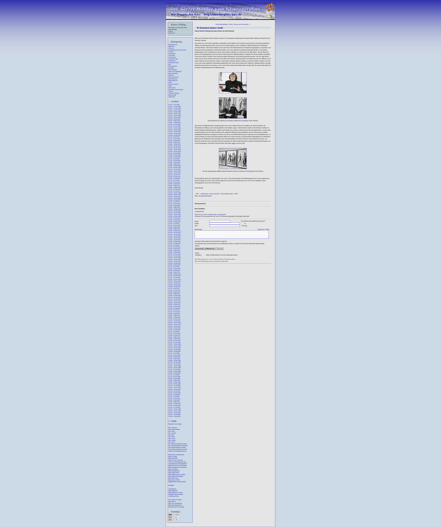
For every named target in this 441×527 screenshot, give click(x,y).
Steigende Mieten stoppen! (175, 494)
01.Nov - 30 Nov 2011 (174, 302)
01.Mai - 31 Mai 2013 (174, 270)
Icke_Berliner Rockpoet (175, 499)
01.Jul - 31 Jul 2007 (173, 396)
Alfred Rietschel (172, 44)
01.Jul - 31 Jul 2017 (173, 180)
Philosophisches (173, 80)
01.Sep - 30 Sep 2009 (174, 349)
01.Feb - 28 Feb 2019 (174, 146)
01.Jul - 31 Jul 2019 (173, 137)
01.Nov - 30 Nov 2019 (174, 129)
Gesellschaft (171, 57)
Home (231, 24)
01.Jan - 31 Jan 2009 (174, 364)
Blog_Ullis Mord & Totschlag (176, 507)
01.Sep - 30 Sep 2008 (174, 371)
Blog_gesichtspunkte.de (175, 505)
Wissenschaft (172, 95)
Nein (245, 226)
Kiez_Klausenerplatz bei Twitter (177, 447)
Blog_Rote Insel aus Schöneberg (177, 465)
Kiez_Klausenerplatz (174, 429)
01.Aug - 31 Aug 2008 (174, 373)
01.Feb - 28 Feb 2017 (174, 189)
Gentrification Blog (173, 496)
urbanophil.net (172, 489)
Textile (267, 229)
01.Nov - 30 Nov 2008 (174, 367)
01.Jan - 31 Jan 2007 (174, 407)
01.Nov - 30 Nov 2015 (174, 216)
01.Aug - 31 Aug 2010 (174, 329)
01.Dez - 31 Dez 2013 (174, 257)
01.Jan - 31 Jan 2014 (174, 256)
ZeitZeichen (171, 97)
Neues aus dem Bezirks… (242, 24)
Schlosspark (171, 87)
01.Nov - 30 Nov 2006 (174, 411)
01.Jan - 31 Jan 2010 (174, 342)
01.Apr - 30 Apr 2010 (174, 337)
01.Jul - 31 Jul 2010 (173, 331)
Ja (245, 223)
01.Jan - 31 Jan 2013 (174, 277)
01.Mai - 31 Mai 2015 (174, 227)
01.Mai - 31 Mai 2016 (174, 205)
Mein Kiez (171, 75)
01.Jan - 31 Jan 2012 (174, 299)
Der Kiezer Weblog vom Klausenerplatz (215, 9)
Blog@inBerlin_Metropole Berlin (177, 481)
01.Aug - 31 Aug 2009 (174, 351)
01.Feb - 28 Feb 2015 (174, 232)
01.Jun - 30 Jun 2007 (174, 398)
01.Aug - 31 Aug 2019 (174, 135)
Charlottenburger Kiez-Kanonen (177, 50)
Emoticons (261, 229)
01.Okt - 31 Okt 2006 (174, 412)
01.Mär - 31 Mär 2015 (174, 230)
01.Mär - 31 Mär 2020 (174, 122)
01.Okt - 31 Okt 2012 (174, 283)
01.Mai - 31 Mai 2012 (174, 292)
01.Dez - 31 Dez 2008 (174, 366)
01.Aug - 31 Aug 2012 (174, 286)
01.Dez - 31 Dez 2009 (174, 344)
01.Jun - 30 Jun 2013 (174, 268)
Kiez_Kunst (171, 442)
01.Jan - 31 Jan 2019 (174, 148)
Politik (170, 82)
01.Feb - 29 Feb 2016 (174, 211)
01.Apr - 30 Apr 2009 (174, 358)
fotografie (209, 196)
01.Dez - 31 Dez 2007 (174, 387)
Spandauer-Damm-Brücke (175, 89)
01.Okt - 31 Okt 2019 (174, 131)
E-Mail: (197, 223)
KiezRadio (171, 68)
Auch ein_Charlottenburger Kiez (177, 462)
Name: (197, 221)
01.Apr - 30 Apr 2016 (174, 207)
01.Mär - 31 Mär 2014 (174, 252)
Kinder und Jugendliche (174, 71)
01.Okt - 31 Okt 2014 (174, 239)
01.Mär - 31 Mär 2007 (174, 403)
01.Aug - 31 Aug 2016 (174, 200)
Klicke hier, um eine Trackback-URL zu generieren (210, 214)
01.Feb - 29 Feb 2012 (174, 297)
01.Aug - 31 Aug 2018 (174, 156)
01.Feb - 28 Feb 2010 (174, 340)
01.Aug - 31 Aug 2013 (174, 265)
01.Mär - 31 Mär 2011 (174, 317)
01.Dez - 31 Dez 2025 (174, 106)
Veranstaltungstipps (222, 24)
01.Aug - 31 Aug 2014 (174, 243)
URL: (196, 226)
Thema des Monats (173, 93)
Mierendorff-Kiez (173, 458)
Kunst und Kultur (173, 73)
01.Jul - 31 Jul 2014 (173, 245)
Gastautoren (171, 53)
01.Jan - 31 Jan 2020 (174, 126)
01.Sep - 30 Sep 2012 (174, 284)
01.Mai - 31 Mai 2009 (174, 356)
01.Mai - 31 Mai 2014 (174, 248)
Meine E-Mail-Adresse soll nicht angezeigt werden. (222, 255)
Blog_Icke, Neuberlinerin (175, 503)
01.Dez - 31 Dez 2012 (174, 279)
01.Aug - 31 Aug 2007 (174, 394)
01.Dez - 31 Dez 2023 (174, 108)
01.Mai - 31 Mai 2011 (174, 313)
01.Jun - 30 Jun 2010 (174, 333)
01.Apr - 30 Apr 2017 (174, 185)
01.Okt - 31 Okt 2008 (174, 369)
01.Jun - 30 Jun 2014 (174, 247)
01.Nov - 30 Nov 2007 (174, 389)
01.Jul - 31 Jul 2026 (173, 104)
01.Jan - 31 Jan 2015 (174, 234)
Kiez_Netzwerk (172, 427)
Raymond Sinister (173, 84)
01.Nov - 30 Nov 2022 (174, 111)
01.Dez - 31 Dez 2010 (174, 322)
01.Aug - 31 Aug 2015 (174, 221)
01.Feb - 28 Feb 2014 (174, 254)
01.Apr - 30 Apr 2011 (174, 315)
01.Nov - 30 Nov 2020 (174, 117)
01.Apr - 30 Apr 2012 (174, 293)
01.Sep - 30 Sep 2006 (174, 414)
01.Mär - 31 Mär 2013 (174, 274)
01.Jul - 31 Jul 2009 (173, 353)
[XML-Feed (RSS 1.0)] (173, 517)
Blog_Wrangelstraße (174, 471)
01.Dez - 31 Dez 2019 (174, 128)
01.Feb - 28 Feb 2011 (174, 319)
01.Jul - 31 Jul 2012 (173, 288)
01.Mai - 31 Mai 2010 (174, 335)
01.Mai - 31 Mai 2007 (174, 400)
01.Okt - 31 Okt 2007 (174, 391)
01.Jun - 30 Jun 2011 (174, 311)
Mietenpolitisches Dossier (175, 492)
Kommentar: (198, 229)
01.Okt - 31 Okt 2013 (174, 261)
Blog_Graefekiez (173, 469)
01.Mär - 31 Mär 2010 (174, 338)
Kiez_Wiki (171, 435)
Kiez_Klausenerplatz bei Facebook (178, 445)
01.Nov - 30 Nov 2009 (174, 346)
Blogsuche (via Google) (175, 424)
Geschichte (171, 55)
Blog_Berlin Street (173, 478)
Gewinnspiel (171, 60)
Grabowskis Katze (173, 62)
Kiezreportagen (172, 69)
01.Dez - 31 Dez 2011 (174, 301)
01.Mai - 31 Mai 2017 (174, 183)
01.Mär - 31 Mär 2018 (174, 165)
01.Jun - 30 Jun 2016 (174, 203)
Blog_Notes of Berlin (174, 480)
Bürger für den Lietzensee (175, 460)
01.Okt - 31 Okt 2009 (174, 347)
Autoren (170, 31)
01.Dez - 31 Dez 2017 (174, 171)
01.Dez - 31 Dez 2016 (174, 193)
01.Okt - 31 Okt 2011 (174, 304)
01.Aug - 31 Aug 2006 (174, 416)
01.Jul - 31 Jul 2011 (173, 310)
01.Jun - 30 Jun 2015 (174, 225)
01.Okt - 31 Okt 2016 (174, 196)
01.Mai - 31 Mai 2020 (174, 119)
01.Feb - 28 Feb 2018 (174, 167)
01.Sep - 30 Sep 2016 (174, 198)
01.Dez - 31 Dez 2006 (174, 409)
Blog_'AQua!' (172, 501)
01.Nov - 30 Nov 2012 (174, 281)
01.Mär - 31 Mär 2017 (174, 187)
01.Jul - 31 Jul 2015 (173, 223)
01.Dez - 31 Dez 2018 (174, 149)
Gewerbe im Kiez (173, 59)
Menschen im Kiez (173, 77)
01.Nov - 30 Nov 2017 (174, 173)
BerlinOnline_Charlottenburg (176, 454)
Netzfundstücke (172, 78)
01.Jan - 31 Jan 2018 (174, 169)
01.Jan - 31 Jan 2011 (174, 321)
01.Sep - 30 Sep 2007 (174, 393)
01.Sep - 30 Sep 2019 (174, 133)
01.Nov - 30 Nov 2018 (174, 151)
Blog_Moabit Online (173, 472)
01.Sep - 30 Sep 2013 (174, 263)
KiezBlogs (171, 485)
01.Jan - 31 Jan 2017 (174, 191)
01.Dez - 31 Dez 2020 (174, 115)
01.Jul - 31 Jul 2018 (173, 158)
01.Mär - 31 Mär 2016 (174, 209)
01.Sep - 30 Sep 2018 (174, 155)
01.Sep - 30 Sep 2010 (174, 328)
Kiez (169, 64)
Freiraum (171, 51)
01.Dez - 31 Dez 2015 (174, 214)
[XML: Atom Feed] (173, 520)
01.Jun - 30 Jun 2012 (174, 290)
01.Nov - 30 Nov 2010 (174, 324)
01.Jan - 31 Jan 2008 (174, 385)
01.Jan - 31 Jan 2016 (174, 212)
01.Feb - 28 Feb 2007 (174, 405)
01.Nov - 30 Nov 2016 (174, 194)
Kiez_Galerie (172, 440)
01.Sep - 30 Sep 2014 (174, 241)
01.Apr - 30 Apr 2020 (174, 120)
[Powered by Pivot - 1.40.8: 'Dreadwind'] (173, 515)
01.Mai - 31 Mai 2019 (174, 140)
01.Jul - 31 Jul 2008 (173, 374)
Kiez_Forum (171, 438)
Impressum (171, 33)
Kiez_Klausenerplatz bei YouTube (177, 449)
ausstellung (202, 196)
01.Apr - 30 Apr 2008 (174, 380)
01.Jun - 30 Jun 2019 (174, 138)
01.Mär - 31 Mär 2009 (174, 360)
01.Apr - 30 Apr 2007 (174, 401)
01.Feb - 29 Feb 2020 (174, 124)
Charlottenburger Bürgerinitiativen (177, 463)
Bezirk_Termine (172, 456)
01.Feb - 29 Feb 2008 (174, 384)
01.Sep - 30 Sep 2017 (174, 176)
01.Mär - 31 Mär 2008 (174, 382)
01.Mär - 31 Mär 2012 (174, 295)
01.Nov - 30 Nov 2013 (174, 259)
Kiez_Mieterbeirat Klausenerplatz (177, 444)
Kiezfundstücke (172, 66)
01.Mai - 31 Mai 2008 (174, 378)
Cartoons (171, 48)
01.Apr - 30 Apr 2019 (174, 142)
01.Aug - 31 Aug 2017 (174, 178)
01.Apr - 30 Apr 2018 (174, 164)
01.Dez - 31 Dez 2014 (174, 236)
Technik (170, 91)
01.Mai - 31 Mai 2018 (174, 162)
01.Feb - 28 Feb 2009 (174, 362)
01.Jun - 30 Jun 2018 (174, 160)
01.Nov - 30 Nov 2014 (174, 238)
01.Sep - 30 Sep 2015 (174, 220)
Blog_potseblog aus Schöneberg (177, 467)
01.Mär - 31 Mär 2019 (174, 144)
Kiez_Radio (171, 436)
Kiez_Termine (172, 433)
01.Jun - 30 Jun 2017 (174, 182)
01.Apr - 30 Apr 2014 (174, 250)
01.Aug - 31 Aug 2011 (174, 308)
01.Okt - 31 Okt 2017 (174, 175)
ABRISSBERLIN (172, 490)
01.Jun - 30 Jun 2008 (174, 376)
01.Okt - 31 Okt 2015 (174, 218)
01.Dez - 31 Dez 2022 (174, 110)
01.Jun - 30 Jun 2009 (174, 355)
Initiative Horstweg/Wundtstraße (177, 451)
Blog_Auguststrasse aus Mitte (176, 474)
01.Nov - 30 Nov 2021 (174, 113)
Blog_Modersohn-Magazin (175, 476)
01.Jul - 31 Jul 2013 (173, 266)
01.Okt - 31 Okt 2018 (174, 153)
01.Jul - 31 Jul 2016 (173, 202)
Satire (170, 86)
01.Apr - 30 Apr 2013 (174, 272)
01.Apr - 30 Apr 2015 (174, 229)
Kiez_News (171, 431)
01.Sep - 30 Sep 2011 (174, 306)
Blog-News (171, 46)
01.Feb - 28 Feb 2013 (174, 275)
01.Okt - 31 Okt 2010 (174, 326)
